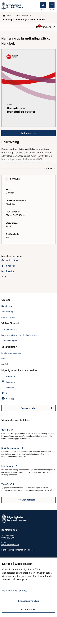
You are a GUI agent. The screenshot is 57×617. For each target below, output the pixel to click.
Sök (42, 9)
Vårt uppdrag (7, 311)
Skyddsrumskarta (9, 329)
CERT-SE (5, 430)
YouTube (10, 399)
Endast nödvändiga (28, 601)
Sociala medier (38, 409)
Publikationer (22, 15)
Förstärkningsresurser (11, 353)
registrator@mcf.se (10, 544)
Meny (52, 9)
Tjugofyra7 (6, 484)
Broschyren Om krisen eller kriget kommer (20, 335)
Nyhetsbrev (6, 306)
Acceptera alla (28, 609)
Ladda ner (38, 134)
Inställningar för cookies (14, 590)
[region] (28, 587)
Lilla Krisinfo (7, 466)
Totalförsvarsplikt (9, 340)
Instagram (10, 382)
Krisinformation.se (10, 448)
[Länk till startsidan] (12, 5)
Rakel (3, 358)
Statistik (5, 364)
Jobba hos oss (8, 317)
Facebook (10, 265)
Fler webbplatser (26, 499)
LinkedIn (9, 271)
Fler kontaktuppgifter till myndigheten (18, 550)
